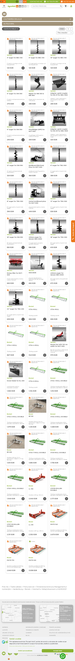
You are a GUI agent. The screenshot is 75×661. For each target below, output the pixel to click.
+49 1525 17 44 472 (65, 615)
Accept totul (57, 650)
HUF (20, 1)
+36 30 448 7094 (27, 613)
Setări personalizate (25, 650)
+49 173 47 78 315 (65, 619)
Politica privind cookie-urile (28, 646)
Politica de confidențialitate (15, 646)
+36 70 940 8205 (27, 618)
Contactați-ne (36, 1)
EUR (24, 1)
